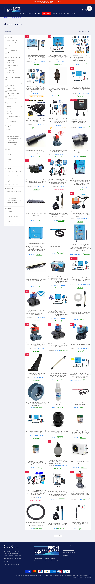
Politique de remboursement (56, 575)
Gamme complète (16, 17)
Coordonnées (87, 577)
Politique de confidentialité (71, 575)
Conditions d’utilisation (85, 575)
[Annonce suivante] (64, 2)
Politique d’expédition (77, 577)
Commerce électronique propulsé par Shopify (37, 575)
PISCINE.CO (23, 575)
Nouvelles (66, 555)
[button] (29, 13)
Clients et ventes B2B (69, 552)
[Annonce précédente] (30, 2)
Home (6, 17)
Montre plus (58, 535)
